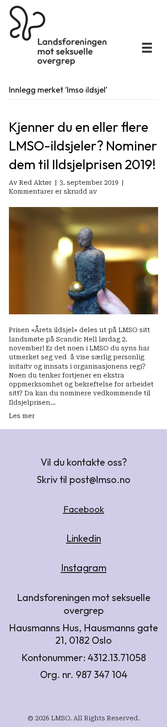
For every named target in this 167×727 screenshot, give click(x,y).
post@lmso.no (99, 479)
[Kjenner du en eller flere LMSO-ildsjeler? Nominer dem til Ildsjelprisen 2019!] (83, 260)
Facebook (83, 509)
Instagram (83, 567)
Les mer (22, 415)
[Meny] (147, 48)
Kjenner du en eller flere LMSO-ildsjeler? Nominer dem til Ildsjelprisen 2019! (83, 145)
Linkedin (83, 538)
